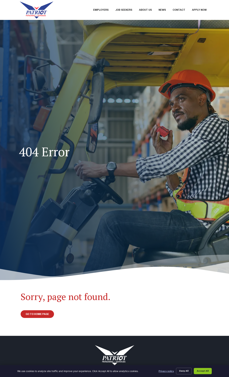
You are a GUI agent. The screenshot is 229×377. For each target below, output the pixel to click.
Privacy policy (166, 371)
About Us (147, 10)
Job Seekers (125, 10)
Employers (102, 10)
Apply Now (201, 10)
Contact (181, 10)
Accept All (203, 370)
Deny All (184, 370)
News (164, 10)
